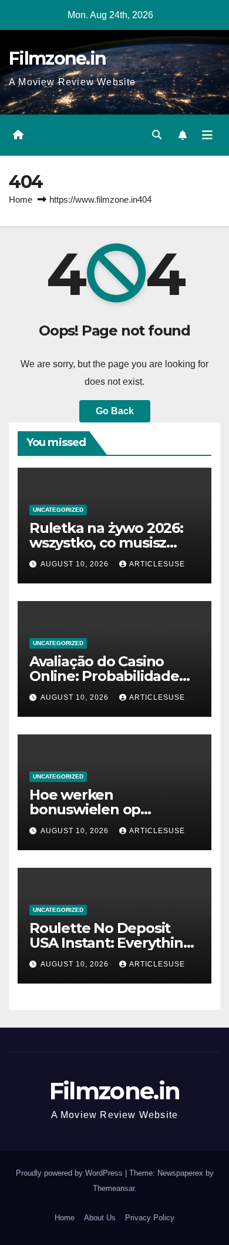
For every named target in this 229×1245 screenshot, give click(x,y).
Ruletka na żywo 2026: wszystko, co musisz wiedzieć (106, 542)
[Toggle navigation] (207, 135)
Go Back (115, 411)
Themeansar (113, 1188)
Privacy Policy (149, 1217)
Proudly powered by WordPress (70, 1173)
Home (20, 199)
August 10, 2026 (76, 564)
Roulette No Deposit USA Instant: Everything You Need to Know (110, 943)
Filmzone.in (57, 58)
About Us (100, 1217)
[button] (156, 135)
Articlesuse (157, 564)
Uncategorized (58, 509)
